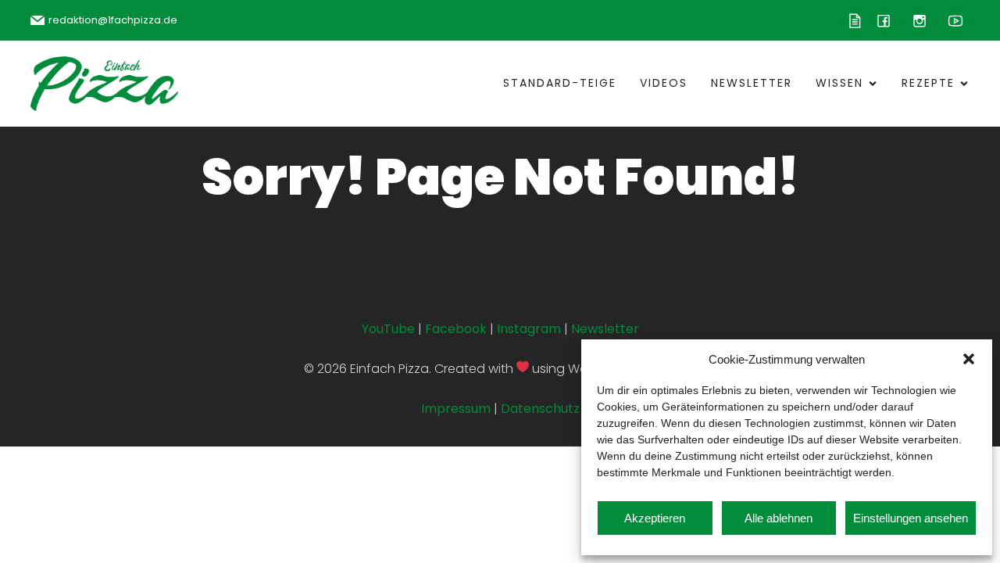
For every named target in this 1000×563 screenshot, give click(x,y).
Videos (664, 83)
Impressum (456, 409)
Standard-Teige (559, 83)
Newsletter (751, 83)
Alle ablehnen (778, 518)
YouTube (388, 329)
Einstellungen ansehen (910, 518)
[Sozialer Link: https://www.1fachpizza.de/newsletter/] (855, 20)
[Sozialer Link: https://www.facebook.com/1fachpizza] (884, 20)
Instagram (529, 329)
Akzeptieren (654, 518)
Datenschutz (540, 409)
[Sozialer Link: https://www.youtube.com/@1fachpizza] (952, 20)
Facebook (456, 329)
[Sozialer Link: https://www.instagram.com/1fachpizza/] (916, 20)
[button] (969, 359)
